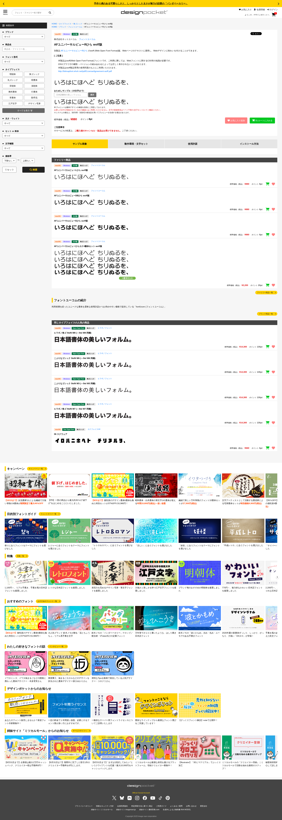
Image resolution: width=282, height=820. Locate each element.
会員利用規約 (122, 806)
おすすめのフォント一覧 (47, 601)
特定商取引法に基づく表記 (141, 806)
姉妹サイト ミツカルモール (102, 810)
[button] (3, 3)
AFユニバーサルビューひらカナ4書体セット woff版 (78, 246)
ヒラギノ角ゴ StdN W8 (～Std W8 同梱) (72, 333)
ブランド (9, 32)
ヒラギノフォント (105, 328)
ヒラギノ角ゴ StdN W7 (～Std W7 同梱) (72, 409)
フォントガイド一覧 (48, 514)
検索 (35, 169)
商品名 (8, 44)
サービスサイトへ (80, 731)
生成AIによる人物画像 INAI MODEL (177, 810)
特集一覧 (20, 556)
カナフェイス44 (94, 429)
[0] (274, 16)
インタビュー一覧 (56, 646)
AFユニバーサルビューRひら (74, 50)
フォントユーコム (75, 27)
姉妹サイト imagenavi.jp (126, 810)
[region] (164, 101)
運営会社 (203, 806)
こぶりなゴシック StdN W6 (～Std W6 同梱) (74, 358)
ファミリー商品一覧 (265, 293)
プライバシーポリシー (84, 806)
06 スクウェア (60, 434)
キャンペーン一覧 (36, 469)
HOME (54, 24)
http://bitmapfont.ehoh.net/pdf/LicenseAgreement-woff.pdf (85, 71)
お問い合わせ (191, 806)
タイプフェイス (65, 24)
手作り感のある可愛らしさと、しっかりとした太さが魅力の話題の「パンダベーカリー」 (141, 3)
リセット (9, 169)
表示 (92, 95)
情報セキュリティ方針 (105, 806)
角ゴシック (77, 24)
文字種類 (9, 143)
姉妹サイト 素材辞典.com (149, 810)
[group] (26, 489)
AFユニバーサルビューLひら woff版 (71, 170)
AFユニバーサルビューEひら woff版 (71, 221)
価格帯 (8, 156)
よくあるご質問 (176, 806)
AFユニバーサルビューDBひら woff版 (71, 195)
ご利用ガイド (161, 806)
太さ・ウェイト (12, 118)
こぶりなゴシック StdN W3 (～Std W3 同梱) (74, 383)
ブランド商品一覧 (266, 314)
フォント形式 (11, 57)
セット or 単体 (12, 131)
